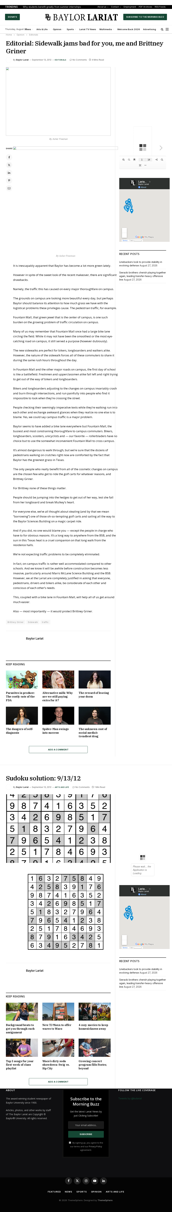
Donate (12, 17)
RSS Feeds (158, 7)
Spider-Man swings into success (55, 730)
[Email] (9, 188)
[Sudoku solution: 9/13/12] (58, 828)
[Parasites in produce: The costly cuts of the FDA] (22, 679)
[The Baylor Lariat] (82, 17)
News (28, 29)
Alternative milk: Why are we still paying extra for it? (57, 696)
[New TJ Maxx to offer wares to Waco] (58, 1012)
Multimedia (105, 29)
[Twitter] (9, 165)
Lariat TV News (87, 29)
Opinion (57, 29)
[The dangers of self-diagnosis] (22, 716)
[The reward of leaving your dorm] (95, 679)
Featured (54, 1191)
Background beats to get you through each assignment (20, 1028)
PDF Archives (144, 7)
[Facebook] (9, 157)
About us (102, 7)
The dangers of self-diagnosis (19, 730)
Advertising (149, 29)
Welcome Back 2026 (128, 29)
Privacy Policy (95, 1146)
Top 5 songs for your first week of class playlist (20, 1064)
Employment (131, 7)
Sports (70, 29)
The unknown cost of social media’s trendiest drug (93, 732)
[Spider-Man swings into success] (58, 716)
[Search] (162, 29)
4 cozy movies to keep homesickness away (93, 1026)
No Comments (80, 60)
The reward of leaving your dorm (94, 694)
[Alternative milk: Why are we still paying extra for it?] (58, 679)
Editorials (60, 60)
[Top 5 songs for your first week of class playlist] (22, 1048)
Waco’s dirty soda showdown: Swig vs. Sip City (56, 1064)
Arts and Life (62, 787)
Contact (116, 7)
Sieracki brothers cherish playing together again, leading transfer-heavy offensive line (142, 276)
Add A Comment (58, 749)
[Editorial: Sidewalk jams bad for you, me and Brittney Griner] (58, 101)
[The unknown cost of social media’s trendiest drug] (95, 716)
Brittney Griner (16, 622)
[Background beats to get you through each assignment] (22, 1012)
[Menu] (167, 29)
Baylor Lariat (22, 60)
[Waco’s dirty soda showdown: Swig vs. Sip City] (58, 1048)
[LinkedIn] (9, 173)
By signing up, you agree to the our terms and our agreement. (86, 1146)
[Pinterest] (9, 180)
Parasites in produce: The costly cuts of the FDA (20, 696)
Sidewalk (33, 622)
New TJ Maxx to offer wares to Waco (56, 1026)
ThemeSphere (105, 1200)
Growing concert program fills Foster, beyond (93, 1064)
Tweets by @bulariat (130, 1098)
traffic (45, 622)
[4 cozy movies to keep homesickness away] (95, 1012)
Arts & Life (42, 29)
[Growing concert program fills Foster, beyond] (95, 1048)
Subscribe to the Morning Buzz (145, 17)
